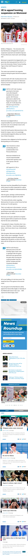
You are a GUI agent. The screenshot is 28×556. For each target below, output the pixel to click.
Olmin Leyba (6, 430)
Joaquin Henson (7, 458)
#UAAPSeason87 (11, 169)
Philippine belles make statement (13, 428)
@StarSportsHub (13, 106)
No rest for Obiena (8, 455)
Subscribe (24, 2)
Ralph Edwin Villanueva (6, 16)
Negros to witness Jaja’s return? (12, 483)
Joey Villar (5, 485)
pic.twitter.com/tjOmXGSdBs (14, 269)
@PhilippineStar (10, 171)
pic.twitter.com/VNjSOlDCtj (13, 175)
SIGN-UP (8, 341)
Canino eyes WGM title (9, 510)
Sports (3, 7)
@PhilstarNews (10, 108)
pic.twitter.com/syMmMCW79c (14, 110)
